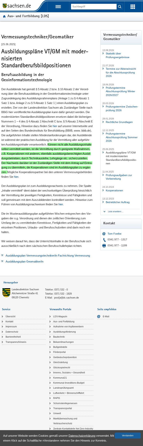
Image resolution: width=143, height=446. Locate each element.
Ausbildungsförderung (64, 331)
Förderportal (59, 352)
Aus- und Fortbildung (63, 321)
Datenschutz (12, 331)
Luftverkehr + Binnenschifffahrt (68, 393)
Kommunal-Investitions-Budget (68, 383)
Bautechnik (59, 337)
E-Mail (106, 316)
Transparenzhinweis (16, 342)
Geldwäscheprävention (65, 357)
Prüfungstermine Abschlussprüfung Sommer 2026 (122, 137)
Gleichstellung (60, 362)
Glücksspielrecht (61, 367)
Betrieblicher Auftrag (118, 202)
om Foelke (115, 233)
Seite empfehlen (106, 309)
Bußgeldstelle (60, 347)
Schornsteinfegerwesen (65, 403)
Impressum (11, 326)
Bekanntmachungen (63, 342)
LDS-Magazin (60, 316)
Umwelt (57, 413)
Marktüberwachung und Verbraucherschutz (65, 421)
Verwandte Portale (60, 309)
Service (6, 309)
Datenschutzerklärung (82, 435)
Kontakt (9, 321)
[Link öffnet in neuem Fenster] (16, 8)
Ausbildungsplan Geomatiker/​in (24, 261)
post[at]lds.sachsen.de (66, 297)
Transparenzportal (62, 408)
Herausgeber (11, 282)
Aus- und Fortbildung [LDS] (28, 16)
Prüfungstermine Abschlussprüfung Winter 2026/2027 (120, 91)
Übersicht (10, 316)
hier (55, 126)
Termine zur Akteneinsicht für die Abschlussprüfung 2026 (121, 72)
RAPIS (56, 398)
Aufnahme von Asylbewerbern (68, 326)
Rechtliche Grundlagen (119, 122)
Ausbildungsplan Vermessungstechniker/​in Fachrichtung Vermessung (48, 255)
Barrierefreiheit (13, 337)
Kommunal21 (60, 378)
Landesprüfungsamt (63, 388)
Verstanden (128, 435)
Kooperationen (114, 190)
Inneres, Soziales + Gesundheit (69, 372)
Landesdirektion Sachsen (25, 289)
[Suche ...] (120, 7)
